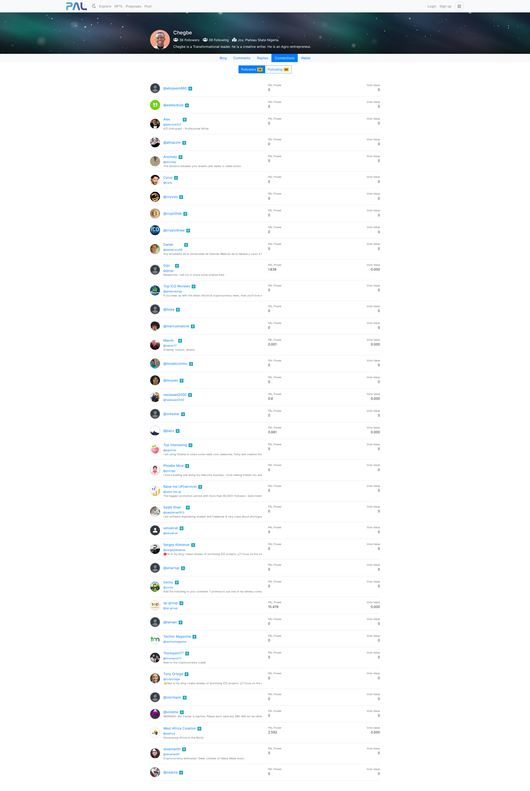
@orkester (171, 414)
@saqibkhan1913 (173, 512)
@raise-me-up (172, 491)
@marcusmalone (176, 326)
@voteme (170, 712)
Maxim (168, 340)
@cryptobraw (174, 230)
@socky (168, 587)
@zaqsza (170, 772)
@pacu (168, 431)
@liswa (168, 309)
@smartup (171, 568)
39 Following (218, 40)
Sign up (445, 6)
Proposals (133, 6)
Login (432, 6)
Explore (105, 6)
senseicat (170, 528)
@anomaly (169, 162)
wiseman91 (172, 749)
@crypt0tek (172, 213)
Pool (148, 6)
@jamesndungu (172, 291)
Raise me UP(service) (180, 486)
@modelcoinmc (175, 363)
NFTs (118, 6)
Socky (168, 582)
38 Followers (188, 40)
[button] (458, 6)
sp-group (170, 603)
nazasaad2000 (175, 394)
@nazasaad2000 (173, 399)
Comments (241, 58)
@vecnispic (172, 697)
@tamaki (170, 622)
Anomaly (170, 157)
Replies (262, 58)
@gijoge (168, 270)
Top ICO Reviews (176, 286)
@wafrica (169, 733)
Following (278, 69)
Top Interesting (175, 445)
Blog (223, 58)
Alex (166, 119)
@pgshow (169, 450)
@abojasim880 (175, 88)
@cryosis (170, 197)
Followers (251, 69)
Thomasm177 (173, 653)
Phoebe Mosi (173, 466)
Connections (284, 58)
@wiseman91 (171, 754)
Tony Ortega (173, 674)
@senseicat (170, 533)
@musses (170, 380)
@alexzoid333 (172, 124)
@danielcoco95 (173, 249)
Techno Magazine (177, 636)
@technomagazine (174, 641)
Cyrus (167, 177)
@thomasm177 (172, 658)
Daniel (168, 244)
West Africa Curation (179, 728)
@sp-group (170, 608)
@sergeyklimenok (174, 549)
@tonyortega (171, 679)
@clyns (167, 182)
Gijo (166, 265)
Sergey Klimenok (176, 545)
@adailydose (173, 105)
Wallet (306, 58)
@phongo (169, 470)
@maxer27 (170, 345)
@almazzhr (172, 142)
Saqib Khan (172, 507)
